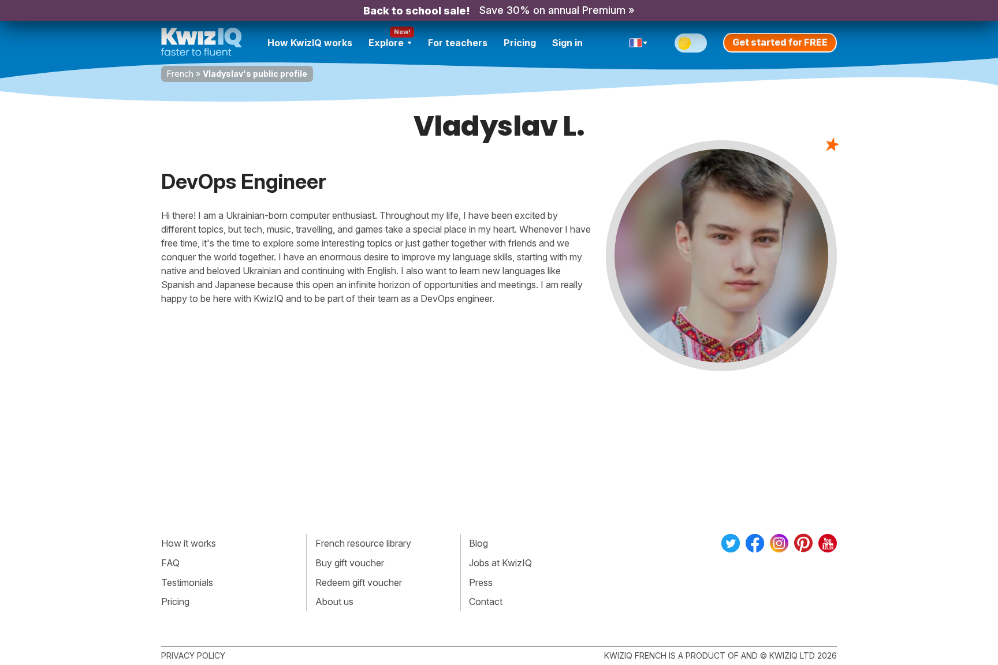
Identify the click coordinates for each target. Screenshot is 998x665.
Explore (386, 42)
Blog (478, 543)
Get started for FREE (780, 42)
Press (481, 582)
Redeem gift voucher (358, 582)
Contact (485, 601)
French (180, 74)
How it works (188, 543)
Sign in (567, 42)
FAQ (170, 563)
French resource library (363, 543)
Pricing (520, 42)
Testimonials (187, 582)
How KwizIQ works (309, 42)
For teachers (457, 42)
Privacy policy (193, 655)
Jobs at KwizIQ (500, 563)
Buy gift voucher (349, 563)
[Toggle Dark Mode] (691, 43)
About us (334, 601)
